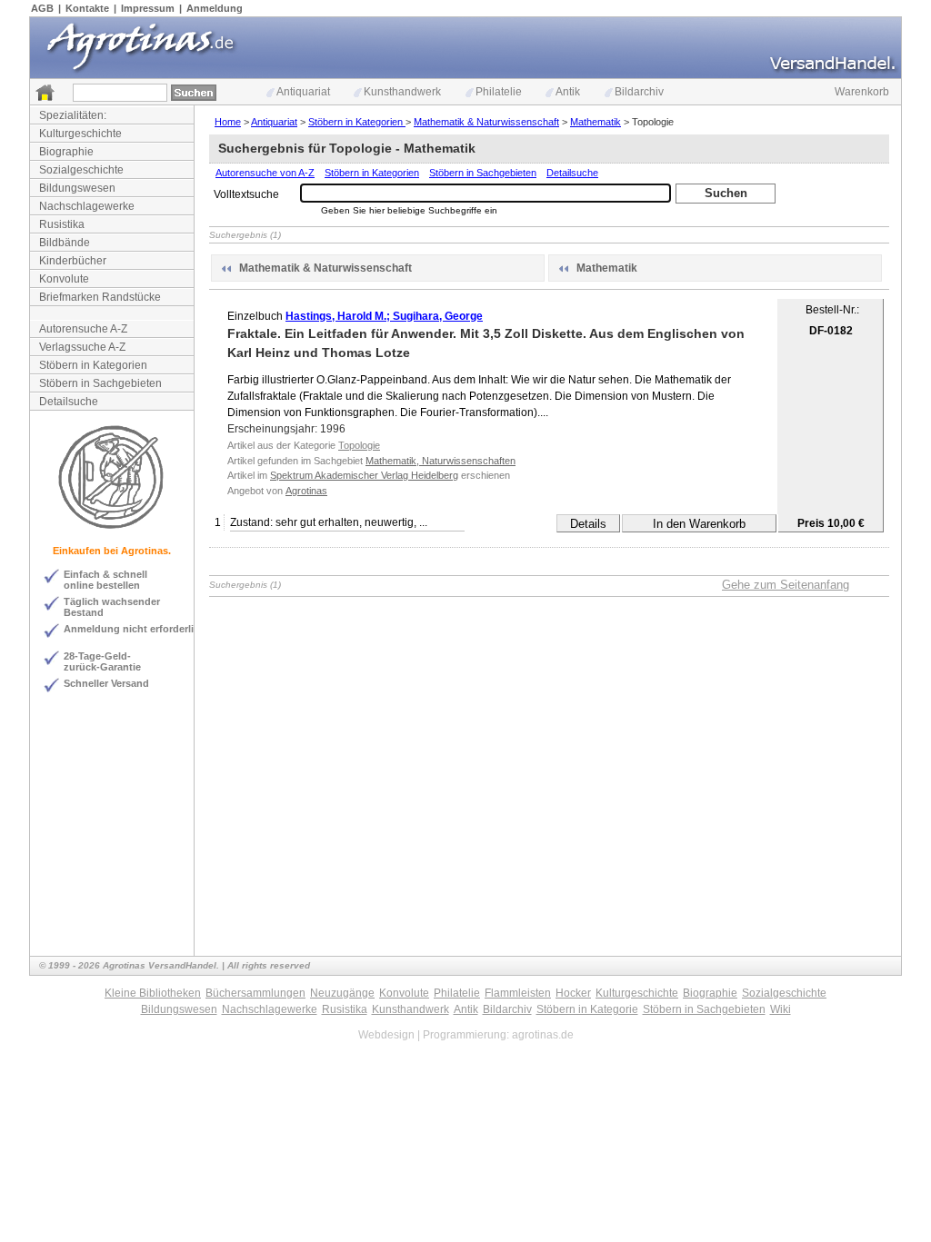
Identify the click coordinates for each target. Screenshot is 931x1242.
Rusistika (62, 224)
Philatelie (499, 91)
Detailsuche (68, 401)
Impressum (148, 8)
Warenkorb (862, 91)
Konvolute (64, 279)
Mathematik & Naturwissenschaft (486, 121)
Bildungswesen (77, 188)
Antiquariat (303, 91)
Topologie (359, 445)
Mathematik (595, 121)
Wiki (780, 1009)
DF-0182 (831, 330)
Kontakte (87, 8)
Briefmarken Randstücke (100, 297)
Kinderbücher (72, 260)
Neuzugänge (342, 993)
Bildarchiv (639, 91)
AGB (42, 8)
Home (228, 121)
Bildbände (64, 242)
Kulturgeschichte (80, 133)
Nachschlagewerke (87, 206)
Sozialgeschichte (81, 170)
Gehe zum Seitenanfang (785, 584)
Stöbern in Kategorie (587, 1009)
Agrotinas (306, 490)
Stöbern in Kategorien (93, 365)
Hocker (573, 993)
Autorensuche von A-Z (265, 172)
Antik (568, 91)
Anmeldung (214, 8)
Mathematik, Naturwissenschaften (440, 460)
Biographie (66, 151)
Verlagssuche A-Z (82, 347)
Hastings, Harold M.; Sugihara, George (384, 316)
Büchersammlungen (255, 993)
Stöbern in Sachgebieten (100, 383)
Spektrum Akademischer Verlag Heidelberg (364, 475)
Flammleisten (518, 993)
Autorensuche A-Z (83, 329)
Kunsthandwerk (402, 91)
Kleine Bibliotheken (153, 993)
